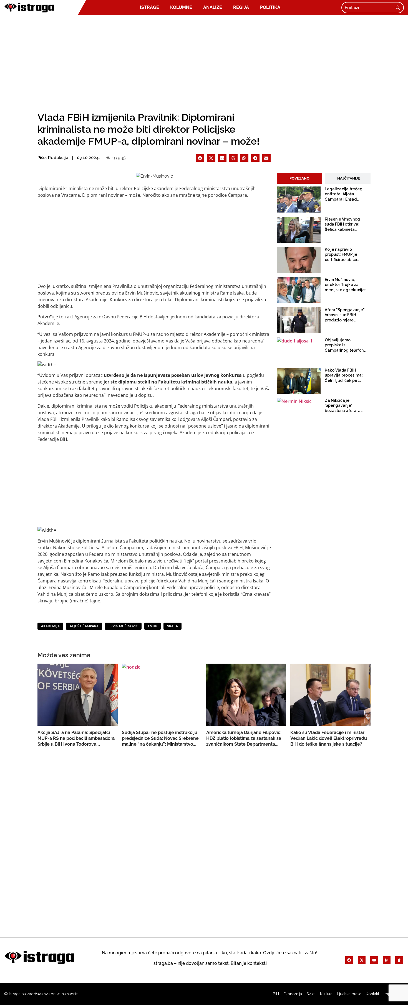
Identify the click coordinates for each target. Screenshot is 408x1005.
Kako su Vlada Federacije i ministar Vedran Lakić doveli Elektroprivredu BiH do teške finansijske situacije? (328, 738)
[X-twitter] (362, 960)
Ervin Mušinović (123, 626)
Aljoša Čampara (84, 626)
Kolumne (181, 7)
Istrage (149, 7)
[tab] (299, 178)
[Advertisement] (204, 61)
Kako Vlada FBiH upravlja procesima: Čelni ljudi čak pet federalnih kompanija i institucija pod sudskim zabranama (346, 375)
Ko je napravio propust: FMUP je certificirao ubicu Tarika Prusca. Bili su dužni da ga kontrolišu (346, 254)
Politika (270, 7)
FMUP (152, 626)
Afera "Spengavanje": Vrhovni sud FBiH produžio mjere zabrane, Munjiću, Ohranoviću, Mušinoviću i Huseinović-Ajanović (345, 315)
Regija (241, 7)
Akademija (50, 626)
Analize (212, 7)
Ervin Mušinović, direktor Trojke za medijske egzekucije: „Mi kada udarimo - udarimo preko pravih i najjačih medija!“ (346, 284)
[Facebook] (349, 960)
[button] (200, 158)
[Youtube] (374, 960)
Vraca (172, 626)
